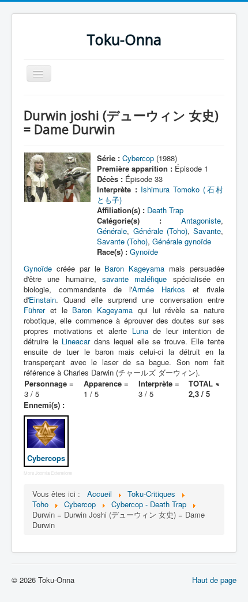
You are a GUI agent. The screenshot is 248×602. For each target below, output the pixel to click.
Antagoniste (201, 220)
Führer (34, 309)
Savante (207, 230)
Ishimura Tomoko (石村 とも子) (160, 194)
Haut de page (214, 579)
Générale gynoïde (181, 241)
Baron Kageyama (134, 268)
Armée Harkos (158, 289)
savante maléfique (134, 278)
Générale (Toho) (160, 230)
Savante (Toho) (122, 241)
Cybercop (138, 158)
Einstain (42, 299)
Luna (140, 330)
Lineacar (76, 341)
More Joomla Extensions (48, 473)
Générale (112, 230)
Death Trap (165, 210)
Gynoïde (144, 251)
